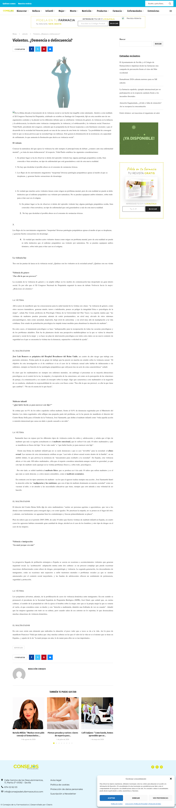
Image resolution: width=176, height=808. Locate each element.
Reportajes (18, 648)
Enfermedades (134, 11)
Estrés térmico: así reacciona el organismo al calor (140, 113)
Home (15, 34)
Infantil (49, 11)
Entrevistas (153, 11)
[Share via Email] (50, 49)
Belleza (36, 11)
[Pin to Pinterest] (44, 49)
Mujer (61, 11)
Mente (73, 11)
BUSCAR (114, 23)
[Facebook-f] (152, 767)
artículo (25, 34)
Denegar (136, 798)
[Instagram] (161, 767)
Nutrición (86, 11)
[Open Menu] (171, 11)
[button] (171, 778)
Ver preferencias (160, 798)
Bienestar (22, 11)
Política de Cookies (117, 804)
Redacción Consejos (37, 669)
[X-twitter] (157, 767)
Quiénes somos (9, 3)
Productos (102, 11)
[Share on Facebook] (31, 49)
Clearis (49, 804)
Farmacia (117, 11)
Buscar (122, 39)
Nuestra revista (24, 3)
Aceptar (111, 798)
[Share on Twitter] (37, 49)
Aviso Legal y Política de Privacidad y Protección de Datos (143, 804)
